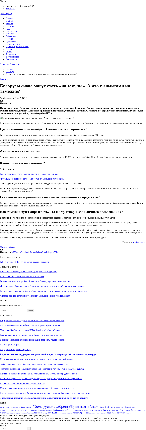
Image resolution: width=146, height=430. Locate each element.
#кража (75, 410)
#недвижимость (20, 413)
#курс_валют (83, 410)
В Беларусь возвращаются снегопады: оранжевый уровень (28, 271)
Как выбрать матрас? (10, 344)
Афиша (9, 23)
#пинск (37, 413)
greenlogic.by (6, 13)
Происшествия (13, 44)
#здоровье (41, 410)
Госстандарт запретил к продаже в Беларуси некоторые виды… (31, 335)
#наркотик (9, 413)
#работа (76, 413)
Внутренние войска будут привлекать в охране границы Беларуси (32, 320)
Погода (9, 39)
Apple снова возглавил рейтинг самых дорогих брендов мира (30, 325)
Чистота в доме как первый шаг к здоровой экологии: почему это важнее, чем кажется (42, 369)
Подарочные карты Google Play (15, 349)
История (10, 33)
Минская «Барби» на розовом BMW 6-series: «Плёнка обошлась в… (33, 330)
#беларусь (5, 247)
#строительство (101, 413)
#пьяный (69, 413)
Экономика (11, 59)
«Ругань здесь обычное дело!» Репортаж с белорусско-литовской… (32, 179)
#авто (9, 407)
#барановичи (25, 407)
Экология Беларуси (9, 64)
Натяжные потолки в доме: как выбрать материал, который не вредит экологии (38, 373)
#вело (102, 407)
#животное (24, 410)
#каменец (49, 410)
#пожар (44, 413)
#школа (128, 413)
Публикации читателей (17, 46)
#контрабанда (66, 410)
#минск (106, 410)
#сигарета (91, 413)
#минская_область (117, 410)
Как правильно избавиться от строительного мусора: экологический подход (37, 359)
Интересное (11, 31)
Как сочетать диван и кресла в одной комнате (22, 383)
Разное (9, 49)
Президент (11, 41)
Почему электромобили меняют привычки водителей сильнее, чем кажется (37, 388)
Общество (11, 36)
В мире (9, 21)
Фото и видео (12, 57)
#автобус (16, 407)
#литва (91, 410)
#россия (84, 413)
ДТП (8, 28)
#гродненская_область (121, 407)
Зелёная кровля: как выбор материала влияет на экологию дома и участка (36, 364)
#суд (109, 413)
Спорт (9, 51)
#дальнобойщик (6, 410)
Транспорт (11, 54)
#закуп (13, 247)
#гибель (109, 407)
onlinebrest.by (139, 242)
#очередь (30, 413)
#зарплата (34, 410)
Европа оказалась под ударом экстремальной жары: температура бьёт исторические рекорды (48, 354)
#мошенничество (138, 410)
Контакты (10, 8)
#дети (16, 410)
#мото (128, 410)
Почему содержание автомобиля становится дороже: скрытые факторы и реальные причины (45, 393)
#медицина (98, 410)
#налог (3, 413)
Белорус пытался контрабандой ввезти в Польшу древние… (29, 174)
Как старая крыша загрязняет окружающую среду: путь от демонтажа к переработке (41, 378)
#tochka (2, 407)
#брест (62, 406)
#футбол (121, 413)
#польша (52, 412)
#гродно (133, 407)
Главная (9, 18)
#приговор (61, 413)
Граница (10, 26)
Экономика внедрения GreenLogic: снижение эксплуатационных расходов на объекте (44, 398)
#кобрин (56, 410)
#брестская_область (84, 406)
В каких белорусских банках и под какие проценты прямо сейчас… (33, 340)
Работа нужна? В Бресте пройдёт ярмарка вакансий (25, 262)
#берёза (54, 407)
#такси (114, 413)
